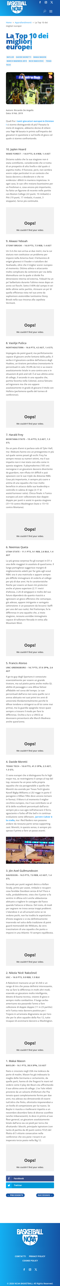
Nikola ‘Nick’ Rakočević (23, 973)
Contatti (20, 1256)
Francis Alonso (18, 663)
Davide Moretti (23, 57)
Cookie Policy (30, 1261)
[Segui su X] (51, 2)
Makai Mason (39, 57)
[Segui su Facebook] (40, 2)
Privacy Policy (37, 1256)
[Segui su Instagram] (46, 2)
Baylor (10, 57)
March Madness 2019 (17, 61)
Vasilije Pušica (17, 343)
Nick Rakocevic (36, 61)
